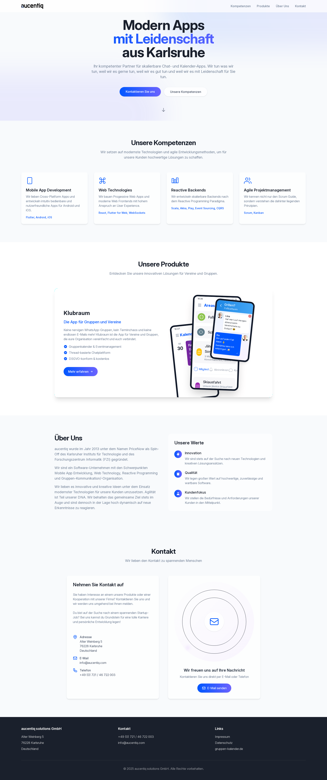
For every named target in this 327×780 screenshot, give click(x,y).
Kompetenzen (241, 6)
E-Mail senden (217, 688)
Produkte (263, 6)
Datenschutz (224, 743)
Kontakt (300, 6)
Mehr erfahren (78, 371)
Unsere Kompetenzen (185, 92)
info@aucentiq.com (93, 663)
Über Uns (282, 6)
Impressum (222, 737)
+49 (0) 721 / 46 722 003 (97, 675)
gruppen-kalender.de (229, 749)
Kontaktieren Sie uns (140, 91)
